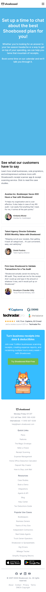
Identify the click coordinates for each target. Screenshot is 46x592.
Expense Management (23, 456)
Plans (23, 435)
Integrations (23, 489)
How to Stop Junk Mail (23, 469)
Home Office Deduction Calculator (23, 461)
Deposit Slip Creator (23, 465)
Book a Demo (23, 484)
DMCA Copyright (23, 587)
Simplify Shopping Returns (23, 556)
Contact (18, 585)
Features (23, 439)
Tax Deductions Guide (23, 506)
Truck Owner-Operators (23, 538)
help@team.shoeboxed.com (23, 424)
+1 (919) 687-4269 (28, 421)
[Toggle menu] (43, 4)
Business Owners (23, 521)
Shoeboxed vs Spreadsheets (23, 543)
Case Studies (23, 480)
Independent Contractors (23, 530)
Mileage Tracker (23, 551)
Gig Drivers (23, 547)
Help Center (23, 502)
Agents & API (23, 493)
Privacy (26, 585)
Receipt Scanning (23, 452)
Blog (23, 497)
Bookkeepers (23, 517)
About (11, 585)
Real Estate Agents (23, 534)
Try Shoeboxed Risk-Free (23, 361)
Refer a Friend (23, 448)
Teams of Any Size (23, 525)
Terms (33, 585)
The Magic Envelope (23, 443)
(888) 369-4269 (28, 417)
